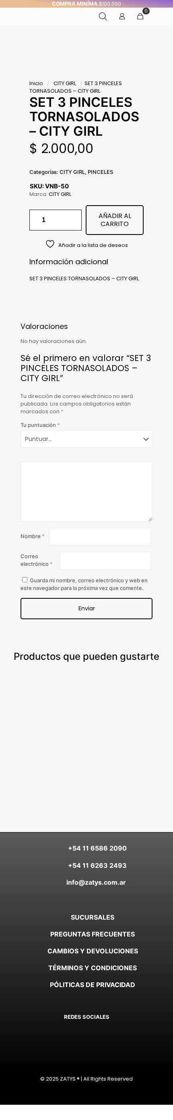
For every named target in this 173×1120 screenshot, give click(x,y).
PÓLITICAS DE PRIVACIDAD (92, 985)
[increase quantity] (73, 220)
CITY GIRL (65, 83)
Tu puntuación (40, 425)
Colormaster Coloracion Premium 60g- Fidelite (42, 735)
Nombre (33, 536)
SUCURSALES (92, 917)
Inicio (36, 83)
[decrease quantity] (38, 220)
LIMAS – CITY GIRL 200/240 (74, 735)
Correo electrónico (37, 560)
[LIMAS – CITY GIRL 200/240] (68, 696)
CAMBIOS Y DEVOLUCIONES (92, 951)
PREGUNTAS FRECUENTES (92, 934)
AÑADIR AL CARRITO (115, 219)
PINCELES (100, 172)
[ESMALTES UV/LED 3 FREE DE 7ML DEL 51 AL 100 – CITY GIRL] (104, 696)
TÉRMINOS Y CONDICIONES (92, 968)
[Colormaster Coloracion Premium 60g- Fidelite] (33, 696)
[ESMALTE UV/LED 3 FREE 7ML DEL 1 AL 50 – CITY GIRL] (140, 696)
